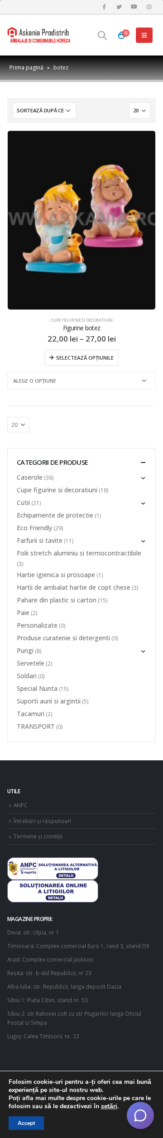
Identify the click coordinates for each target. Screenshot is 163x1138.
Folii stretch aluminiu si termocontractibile (79, 553)
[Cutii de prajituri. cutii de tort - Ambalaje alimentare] (39, 35)
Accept (26, 1123)
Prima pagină (26, 67)
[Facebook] (104, 6)
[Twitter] (119, 6)
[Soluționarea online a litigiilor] (52, 890)
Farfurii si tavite (39, 540)
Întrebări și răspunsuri (42, 820)
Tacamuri (30, 713)
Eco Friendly (34, 527)
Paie (23, 612)
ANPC (21, 805)
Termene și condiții (38, 836)
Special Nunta (37, 688)
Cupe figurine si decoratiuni (82, 320)
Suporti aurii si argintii (49, 701)
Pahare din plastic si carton (56, 600)
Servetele (30, 663)
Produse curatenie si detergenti (63, 638)
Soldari (27, 675)
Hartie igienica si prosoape (56, 574)
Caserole (30, 477)
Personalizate (37, 625)
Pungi (25, 650)
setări (109, 1106)
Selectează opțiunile (85, 357)
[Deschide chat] (140, 1115)
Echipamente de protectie (55, 515)
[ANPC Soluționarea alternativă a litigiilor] (52, 867)
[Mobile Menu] (144, 35)
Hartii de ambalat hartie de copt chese (73, 587)
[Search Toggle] (102, 35)
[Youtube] (134, 6)
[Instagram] (149, 6)
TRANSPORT (36, 726)
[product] (81, 220)
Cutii (23, 502)
